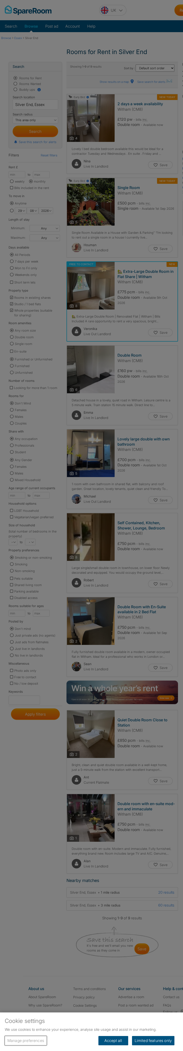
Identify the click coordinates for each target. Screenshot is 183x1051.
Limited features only (153, 1040)
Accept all (113, 1040)
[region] (91, 1031)
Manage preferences (25, 1040)
